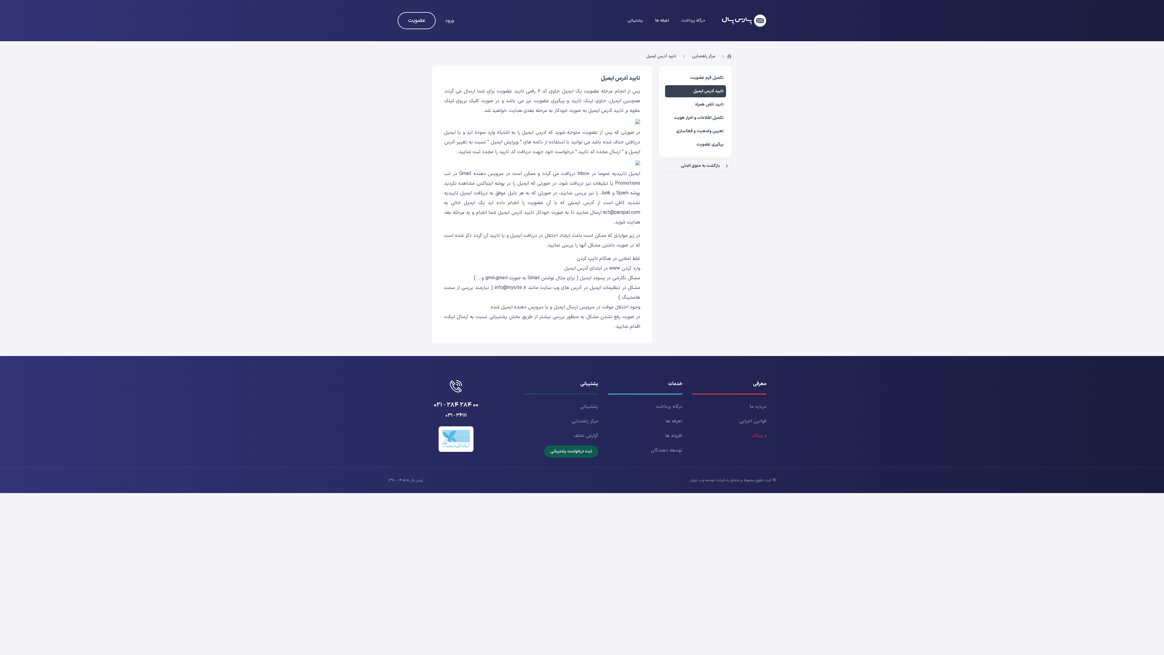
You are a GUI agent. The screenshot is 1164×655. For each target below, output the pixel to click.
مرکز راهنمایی (703, 56)
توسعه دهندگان (666, 450)
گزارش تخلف (586, 435)
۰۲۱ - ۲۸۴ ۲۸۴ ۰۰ (456, 405)
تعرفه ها (662, 20)
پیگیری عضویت (710, 144)
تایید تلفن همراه (709, 104)
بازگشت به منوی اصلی (700, 166)
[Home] (744, 21)
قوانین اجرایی (752, 421)
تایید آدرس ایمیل (661, 56)
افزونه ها (673, 435)
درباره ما (758, 406)
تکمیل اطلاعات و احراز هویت (699, 118)
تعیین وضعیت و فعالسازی (700, 131)
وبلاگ (757, 435)
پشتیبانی (635, 20)
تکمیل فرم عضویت (707, 78)
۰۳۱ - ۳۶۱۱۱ (456, 415)
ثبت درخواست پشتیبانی (571, 451)
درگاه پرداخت (693, 20)
